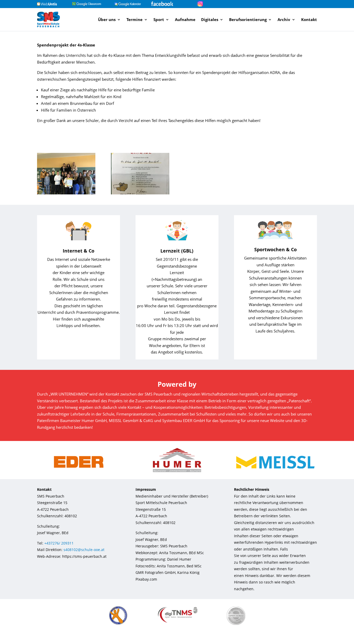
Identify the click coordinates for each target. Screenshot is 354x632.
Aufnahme (185, 19)
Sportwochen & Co (275, 249)
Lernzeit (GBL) (176, 251)
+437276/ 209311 (59, 543)
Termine (134, 19)
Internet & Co (78, 251)
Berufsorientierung (248, 19)
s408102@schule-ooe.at (83, 549)
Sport (158, 19)
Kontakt (309, 19)
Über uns (107, 19)
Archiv (284, 19)
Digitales (209, 19)
